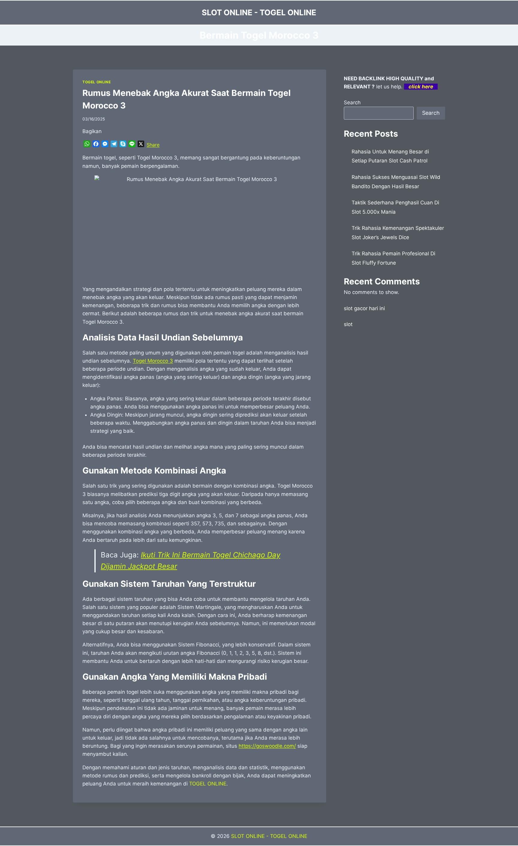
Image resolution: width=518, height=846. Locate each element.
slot (348, 324)
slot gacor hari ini (364, 308)
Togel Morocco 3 (153, 361)
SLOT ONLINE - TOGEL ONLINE (269, 836)
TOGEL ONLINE (96, 82)
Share (153, 145)
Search (352, 102)
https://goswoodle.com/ (267, 746)
